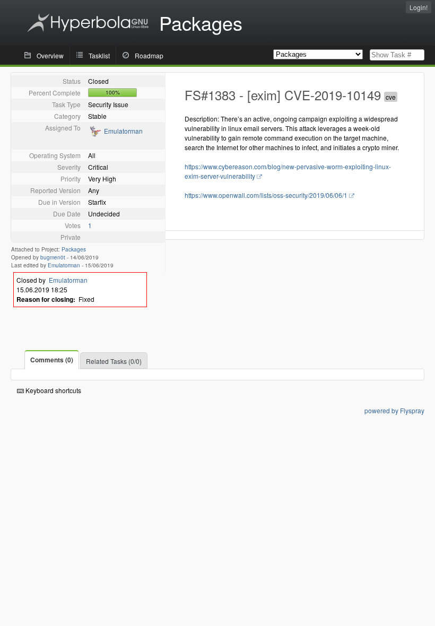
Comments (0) (51, 359)
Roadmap (149, 55)
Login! (419, 7)
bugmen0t (52, 257)
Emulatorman (123, 130)
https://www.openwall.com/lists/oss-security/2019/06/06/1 (266, 194)
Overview (50, 55)
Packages (74, 249)
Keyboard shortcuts (52, 390)
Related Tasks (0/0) (114, 361)
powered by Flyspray (394, 410)
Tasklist (99, 55)
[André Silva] (94, 134)
